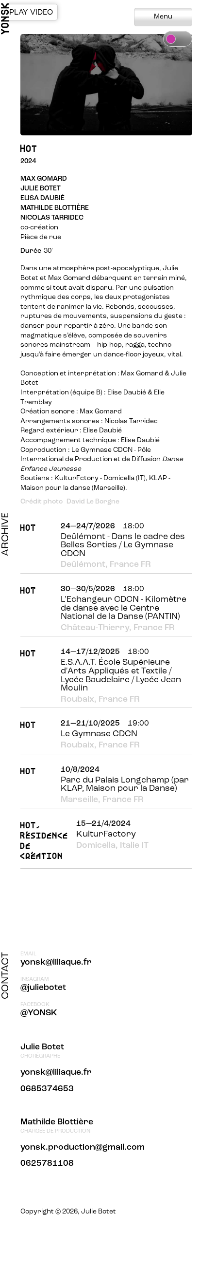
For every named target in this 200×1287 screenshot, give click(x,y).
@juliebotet (43, 988)
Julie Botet (42, 1047)
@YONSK (38, 1013)
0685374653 (47, 1089)
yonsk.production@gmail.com (82, 1147)
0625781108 (47, 1163)
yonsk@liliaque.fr (56, 962)
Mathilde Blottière (56, 1122)
